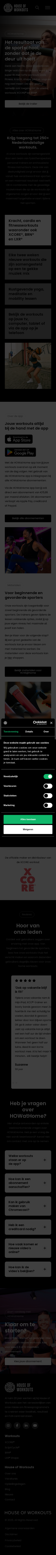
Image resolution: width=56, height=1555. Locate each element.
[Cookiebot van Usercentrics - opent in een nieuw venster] (35, 723)
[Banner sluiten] (51, 723)
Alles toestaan (28, 819)
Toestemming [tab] (11, 731)
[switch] (48, 786)
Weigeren (28, 829)
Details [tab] (29, 731)
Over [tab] (46, 731)
